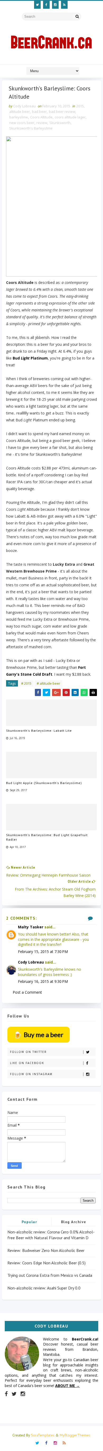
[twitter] (37, 5)
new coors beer (21, 122)
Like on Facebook (27, 1063)
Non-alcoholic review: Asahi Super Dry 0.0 (44, 1288)
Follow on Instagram (31, 1074)
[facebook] (46, 5)
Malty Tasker (30, 926)
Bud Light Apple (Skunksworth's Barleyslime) (44, 783)
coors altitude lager (70, 117)
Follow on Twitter (28, 1052)
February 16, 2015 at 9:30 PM (43, 981)
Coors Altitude (41, 117)
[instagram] (55, 5)
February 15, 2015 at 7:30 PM (43, 951)
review (41, 122)
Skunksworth (60, 122)
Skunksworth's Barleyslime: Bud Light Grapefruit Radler (47, 837)
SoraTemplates (42, 1435)
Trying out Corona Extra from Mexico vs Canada (49, 1275)
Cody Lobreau (31, 962)
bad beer (39, 111)
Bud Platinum (30, 358)
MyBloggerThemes (75, 1435)
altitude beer (19, 111)
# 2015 (26, 683)
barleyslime (18, 117)
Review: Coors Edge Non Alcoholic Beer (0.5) (46, 1262)
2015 (80, 106)
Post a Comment (27, 992)
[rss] (64, 5)
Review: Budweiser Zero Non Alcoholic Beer (46, 1250)
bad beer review (62, 111)
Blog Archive (73, 1221)
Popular (29, 1221)
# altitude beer (48, 683)
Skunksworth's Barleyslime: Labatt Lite (39, 731)
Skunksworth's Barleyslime (31, 128)
